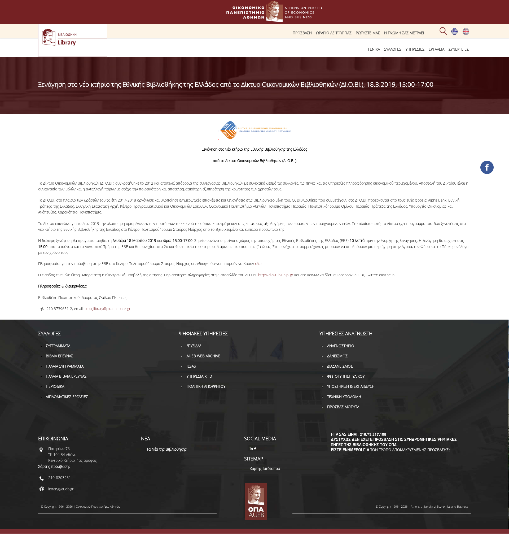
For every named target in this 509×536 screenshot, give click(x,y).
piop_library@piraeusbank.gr (107, 308)
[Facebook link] (255, 448)
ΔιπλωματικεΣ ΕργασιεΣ (67, 396)
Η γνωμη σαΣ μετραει (404, 32)
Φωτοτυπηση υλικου (346, 376)
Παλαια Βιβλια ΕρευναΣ (66, 376)
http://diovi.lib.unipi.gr (275, 274)
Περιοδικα (55, 386)
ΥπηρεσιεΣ (415, 49)
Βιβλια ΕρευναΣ (59, 355)
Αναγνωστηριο (340, 345)
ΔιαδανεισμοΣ (340, 366)
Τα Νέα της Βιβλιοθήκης (167, 449)
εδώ (258, 263)
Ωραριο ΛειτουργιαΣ (334, 32)
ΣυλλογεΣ (392, 49)
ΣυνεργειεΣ (459, 49)
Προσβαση (302, 32)
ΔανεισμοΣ (337, 355)
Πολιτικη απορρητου (206, 386)
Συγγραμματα (58, 345)
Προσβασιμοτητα (343, 406)
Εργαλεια (436, 49)
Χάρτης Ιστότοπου (265, 468)
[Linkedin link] (252, 448)
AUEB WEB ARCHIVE (203, 355)
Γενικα (374, 49)
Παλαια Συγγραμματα (65, 366)
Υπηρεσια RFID (199, 376)
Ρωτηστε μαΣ (368, 32)
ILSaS (191, 366)
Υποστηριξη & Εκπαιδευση (351, 386)
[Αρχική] (254, 19)
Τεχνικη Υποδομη (344, 396)
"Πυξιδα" (194, 345)
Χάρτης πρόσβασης (54, 466)
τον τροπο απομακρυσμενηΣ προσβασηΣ (409, 449)
